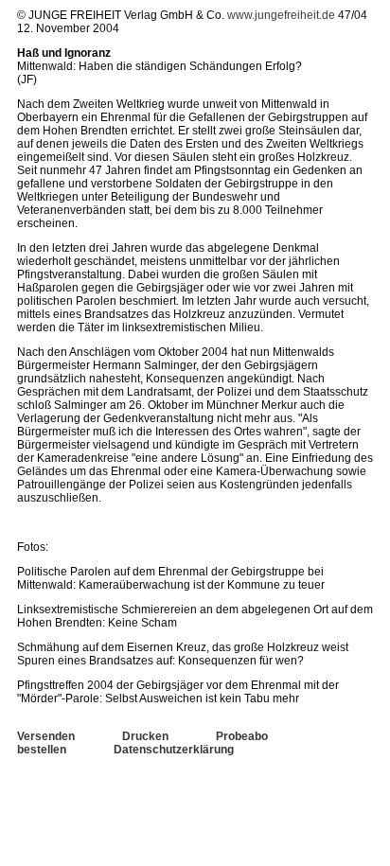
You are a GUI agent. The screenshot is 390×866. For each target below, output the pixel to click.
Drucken (145, 736)
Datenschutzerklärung (174, 749)
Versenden (46, 736)
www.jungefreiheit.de (281, 15)
